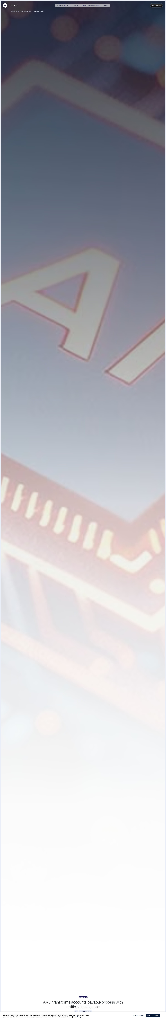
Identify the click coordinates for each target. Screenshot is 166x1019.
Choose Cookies (138, 1015)
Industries (14, 11)
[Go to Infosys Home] (14, 5)
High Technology (25, 11)
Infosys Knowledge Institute (90, 5)
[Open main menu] (5, 5)
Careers (105, 5)
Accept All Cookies (153, 1015)
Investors (76, 5)
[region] (83, 1015)
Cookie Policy (77, 1017)
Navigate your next (63, 5)
